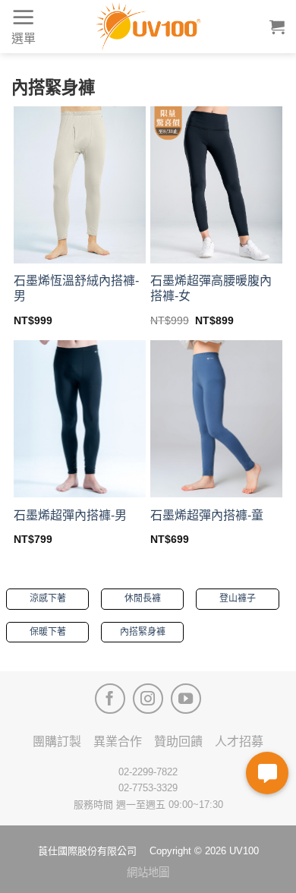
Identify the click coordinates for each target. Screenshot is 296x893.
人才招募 (239, 741)
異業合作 (117, 741)
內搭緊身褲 (142, 631)
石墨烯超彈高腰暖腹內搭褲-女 (211, 288)
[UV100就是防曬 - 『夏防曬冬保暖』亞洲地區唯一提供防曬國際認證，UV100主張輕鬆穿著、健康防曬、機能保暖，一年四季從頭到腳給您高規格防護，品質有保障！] (148, 26)
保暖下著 (48, 631)
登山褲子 (237, 598)
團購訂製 (57, 741)
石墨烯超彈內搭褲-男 (70, 515)
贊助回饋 (178, 741)
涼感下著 (48, 598)
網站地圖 (148, 872)
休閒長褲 (142, 598)
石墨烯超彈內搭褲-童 (206, 515)
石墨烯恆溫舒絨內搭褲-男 (76, 288)
